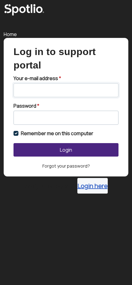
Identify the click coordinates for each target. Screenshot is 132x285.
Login (66, 149)
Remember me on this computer (57, 133)
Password (26, 105)
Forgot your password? (66, 166)
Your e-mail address (37, 78)
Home (10, 34)
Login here (92, 186)
